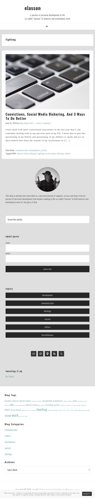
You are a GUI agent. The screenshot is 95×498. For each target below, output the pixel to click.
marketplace (22, 405)
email (8, 253)
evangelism (57, 400)
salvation (62, 405)
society (44, 150)
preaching (49, 404)
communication (22, 150)
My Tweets (10, 376)
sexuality (83, 405)
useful (88, 410)
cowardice (34, 401)
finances (70, 401)
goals (75, 400)
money (35, 404)
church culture (23, 153)
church (15, 400)
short (7, 410)
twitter (68, 153)
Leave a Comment (43, 123)
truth (68, 410)
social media (50, 153)
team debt (50, 410)
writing (25, 416)
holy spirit (84, 401)
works (20, 416)
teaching (41, 409)
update (84, 410)
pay (40, 405)
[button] (47, 26)
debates (33, 153)
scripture (68, 405)
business (8, 400)
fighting (41, 153)
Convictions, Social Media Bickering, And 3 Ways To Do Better (45, 116)
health (79, 401)
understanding (78, 410)
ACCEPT (87, 493)
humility (7, 405)
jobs (12, 405)
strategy (33, 410)
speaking (24, 410)
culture (47, 327)
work (15, 415)
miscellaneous (47, 335)
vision (8, 415)
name (8, 242)
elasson (32, 8)
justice (16, 405)
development (34, 150)
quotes (57, 404)
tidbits (60, 410)
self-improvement (75, 405)
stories (29, 410)
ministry (28, 404)
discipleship (47, 400)
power (42, 405)
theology (60, 153)
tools (64, 410)
